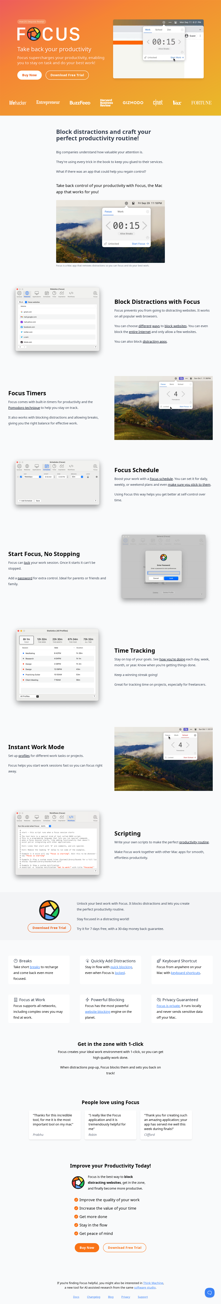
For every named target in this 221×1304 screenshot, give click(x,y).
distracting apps (155, 341)
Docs (76, 1297)
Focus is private (168, 1006)
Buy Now (29, 75)
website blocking (97, 1011)
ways (156, 326)
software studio (145, 1287)
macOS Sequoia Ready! (31, 21)
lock (27, 562)
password (25, 578)
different (144, 326)
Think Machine (153, 1283)
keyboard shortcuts (185, 973)
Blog (111, 1297)
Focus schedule (161, 479)
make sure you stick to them (189, 484)
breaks (35, 967)
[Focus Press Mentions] (110, 102)
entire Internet (140, 332)
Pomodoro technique (24, 407)
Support (143, 1297)
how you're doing (172, 659)
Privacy (125, 1297)
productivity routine (194, 842)
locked (120, 973)
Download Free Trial (67, 75)
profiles (24, 755)
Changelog (93, 1297)
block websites (176, 326)
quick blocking (121, 967)
